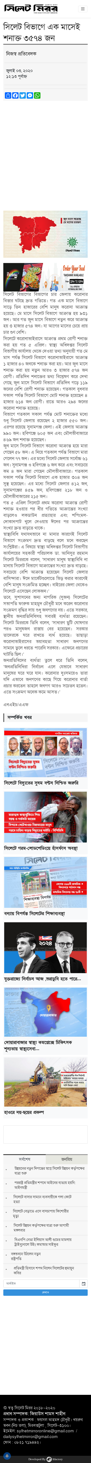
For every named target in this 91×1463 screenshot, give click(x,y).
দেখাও (45, 1292)
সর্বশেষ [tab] (24, 1159)
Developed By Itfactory (45, 1459)
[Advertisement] (45, 151)
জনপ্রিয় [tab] (66, 1159)
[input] (41, 1284)
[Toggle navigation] (82, 9)
